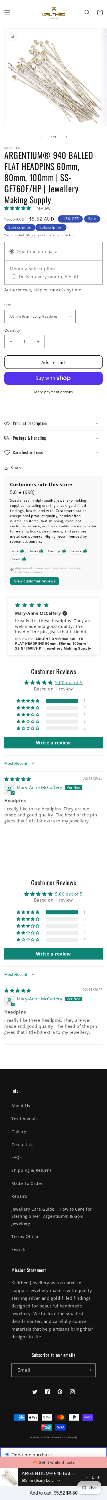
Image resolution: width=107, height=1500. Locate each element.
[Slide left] (41, 137)
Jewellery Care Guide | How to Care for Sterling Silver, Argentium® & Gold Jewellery (51, 1216)
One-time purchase (31, 1454)
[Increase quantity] (98, 1477)
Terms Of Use (25, 1236)
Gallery (18, 1131)
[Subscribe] (89, 1370)
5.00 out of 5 (69, 682)
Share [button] (17, 467)
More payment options (53, 391)
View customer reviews (34, 581)
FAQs (16, 1157)
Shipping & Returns (31, 1170)
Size (7, 304)
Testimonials (24, 1119)
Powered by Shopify (65, 1437)
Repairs (19, 1196)
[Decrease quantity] (87, 1477)
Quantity (12, 330)
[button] (7, 12)
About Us (20, 1105)
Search (18, 1249)
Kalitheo (46, 1437)
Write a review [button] (53, 743)
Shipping (32, 235)
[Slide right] (66, 137)
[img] (17, 779)
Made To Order (27, 1183)
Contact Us (22, 1144)
